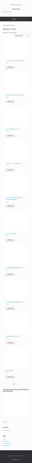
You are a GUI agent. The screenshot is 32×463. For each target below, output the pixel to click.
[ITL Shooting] (16, 5)
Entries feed (6, 441)
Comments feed (7, 443)
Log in (4, 439)
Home (4, 25)
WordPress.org (6, 446)
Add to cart (10, 67)
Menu (14, 19)
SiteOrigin (15, 459)
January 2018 (6, 430)
